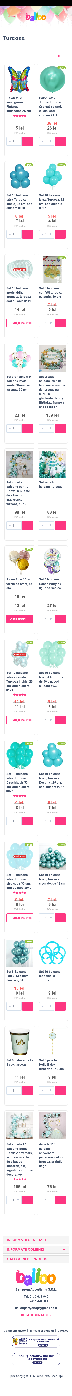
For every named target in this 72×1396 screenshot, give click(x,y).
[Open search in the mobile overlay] (56, 16)
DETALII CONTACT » (36, 1315)
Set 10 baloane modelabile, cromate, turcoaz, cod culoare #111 (18, 294)
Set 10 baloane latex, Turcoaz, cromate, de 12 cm (52, 879)
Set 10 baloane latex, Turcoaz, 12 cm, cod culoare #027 (51, 201)
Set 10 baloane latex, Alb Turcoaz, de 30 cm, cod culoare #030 (52, 679)
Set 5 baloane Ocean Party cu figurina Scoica (50, 583)
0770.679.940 (39, 1297)
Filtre (61, 56)
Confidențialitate (15, 1331)
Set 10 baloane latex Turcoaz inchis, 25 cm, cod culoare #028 (19, 201)
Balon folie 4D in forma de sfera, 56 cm (19, 583)
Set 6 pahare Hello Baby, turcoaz (19, 1062)
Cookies (63, 1331)
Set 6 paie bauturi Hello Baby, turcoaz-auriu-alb (51, 1064)
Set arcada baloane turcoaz (50, 484)
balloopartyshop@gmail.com (36, 1308)
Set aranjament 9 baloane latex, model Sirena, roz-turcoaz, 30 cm (19, 383)
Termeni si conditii (42, 1331)
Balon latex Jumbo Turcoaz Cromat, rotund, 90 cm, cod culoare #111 (50, 107)
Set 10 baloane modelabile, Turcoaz (49, 976)
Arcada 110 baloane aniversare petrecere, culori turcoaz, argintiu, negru (51, 1155)
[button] (27, 141)
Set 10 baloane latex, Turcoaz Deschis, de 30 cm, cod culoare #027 (18, 782)
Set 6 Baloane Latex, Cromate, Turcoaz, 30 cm (17, 976)
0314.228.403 (39, 1301)
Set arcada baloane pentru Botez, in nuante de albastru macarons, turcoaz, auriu (18, 493)
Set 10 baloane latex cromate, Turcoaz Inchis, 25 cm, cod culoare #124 (19, 681)
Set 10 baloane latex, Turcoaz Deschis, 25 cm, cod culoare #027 (51, 780)
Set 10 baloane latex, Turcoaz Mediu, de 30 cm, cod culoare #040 (18, 881)
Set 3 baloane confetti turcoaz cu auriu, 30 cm (50, 292)
